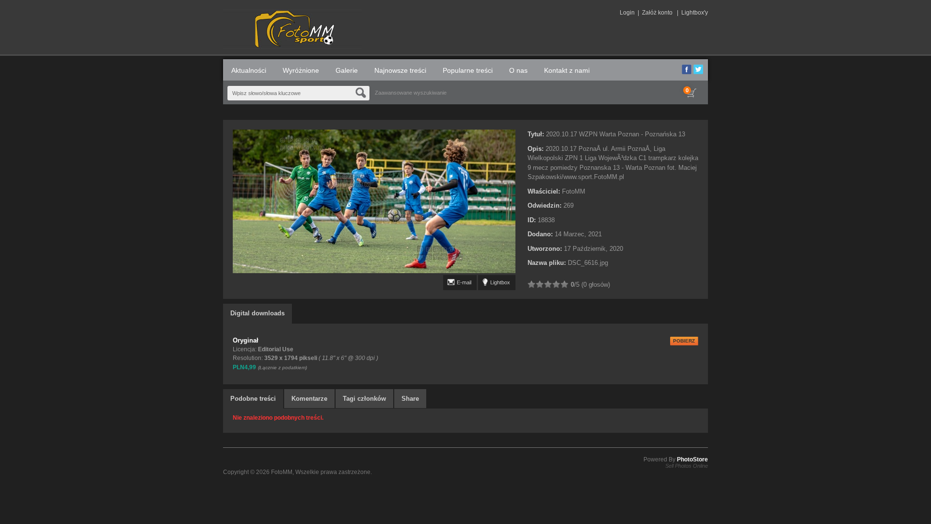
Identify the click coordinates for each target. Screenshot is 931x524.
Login (627, 12)
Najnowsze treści (400, 70)
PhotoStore (692, 459)
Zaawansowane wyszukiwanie (411, 93)
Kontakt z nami (567, 70)
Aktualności (248, 70)
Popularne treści (468, 70)
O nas (518, 70)
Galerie (347, 70)
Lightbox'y (694, 12)
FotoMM (281, 472)
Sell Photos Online (686, 466)
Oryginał (245, 340)
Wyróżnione (301, 70)
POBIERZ (684, 341)
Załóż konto (657, 12)
